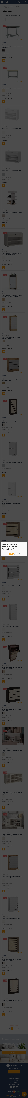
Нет (17, 553)
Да (11, 553)
